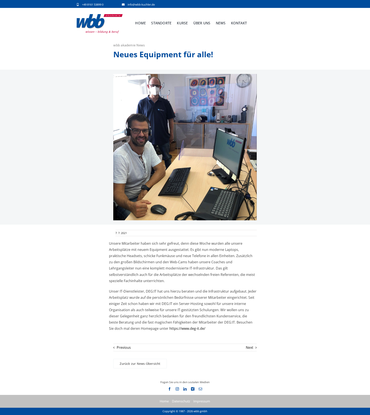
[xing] (192, 389)
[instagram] (177, 389)
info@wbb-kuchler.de (141, 4)
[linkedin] (185, 389)
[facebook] (169, 389)
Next (249, 347)
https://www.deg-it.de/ (187, 328)
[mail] (200, 389)
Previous (124, 347)
